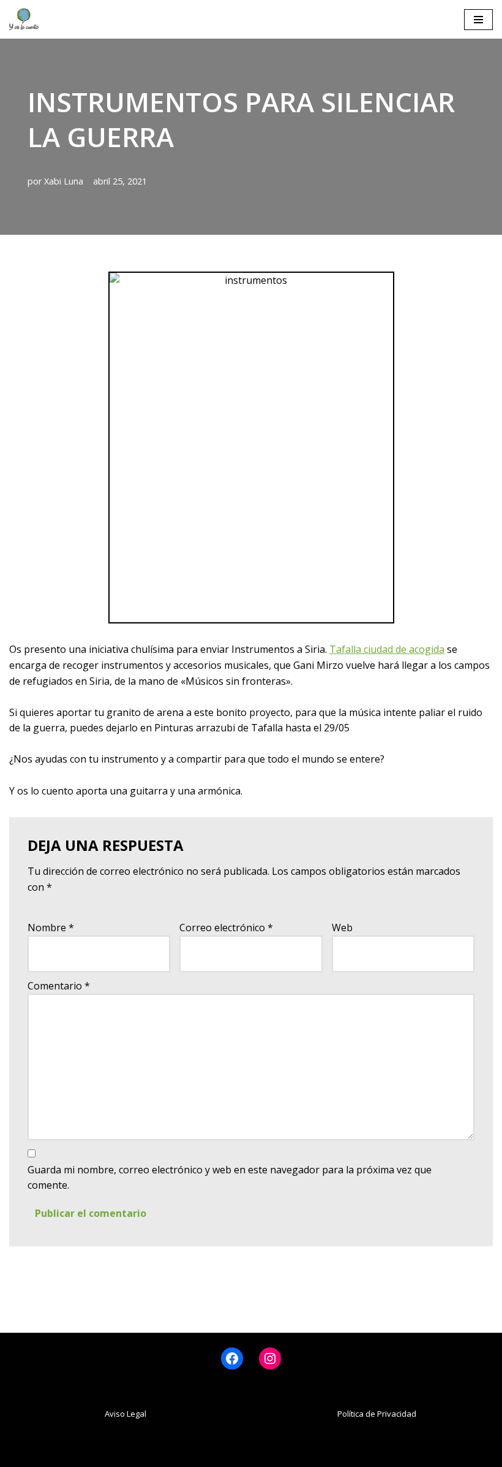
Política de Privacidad (376, 1413)
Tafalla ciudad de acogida (386, 649)
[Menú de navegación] (478, 19)
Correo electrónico (226, 927)
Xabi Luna (63, 181)
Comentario (59, 986)
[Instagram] (270, 1358)
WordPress (312, 1453)
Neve (177, 1453)
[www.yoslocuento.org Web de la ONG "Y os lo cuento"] (24, 19)
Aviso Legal (125, 1413)
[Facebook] (232, 1358)
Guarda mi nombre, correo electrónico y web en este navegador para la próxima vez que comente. (230, 1177)
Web (342, 927)
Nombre (51, 927)
